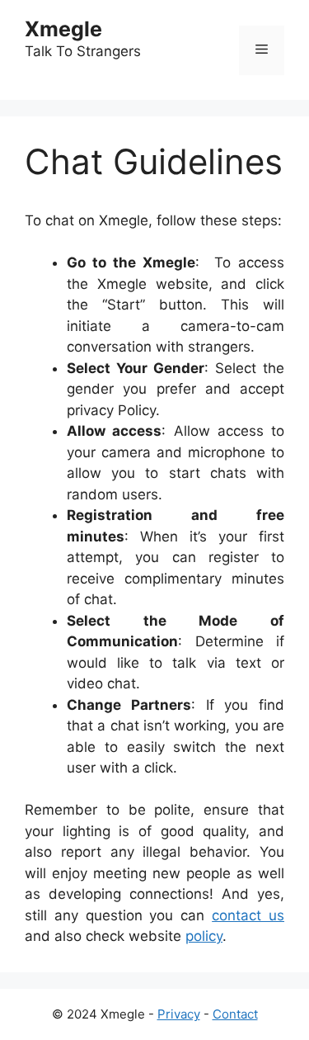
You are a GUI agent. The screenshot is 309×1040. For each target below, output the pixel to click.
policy (203, 936)
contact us (248, 915)
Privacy (178, 1014)
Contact (235, 1014)
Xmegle (63, 29)
